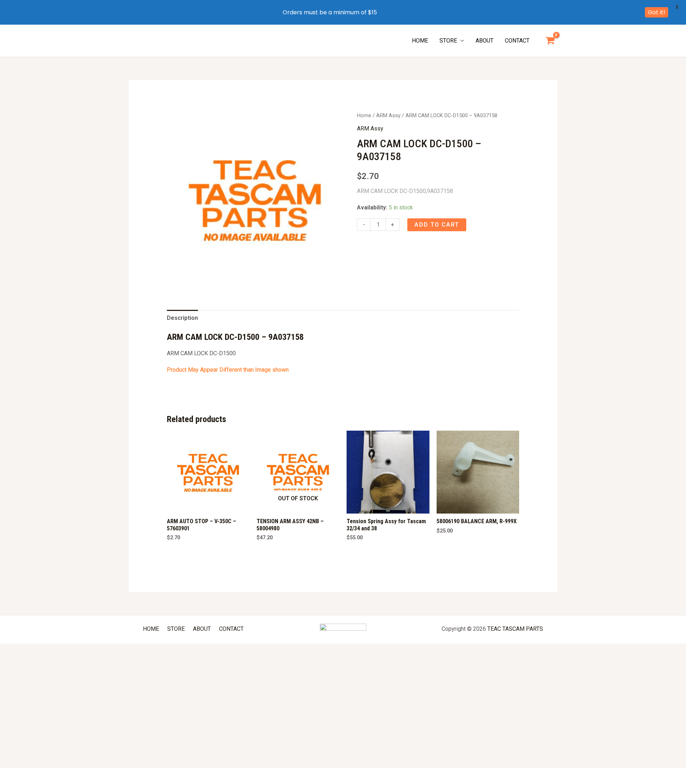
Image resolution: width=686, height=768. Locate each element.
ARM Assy (388, 115)
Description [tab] (182, 317)
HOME (420, 40)
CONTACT (517, 40)
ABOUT (484, 40)
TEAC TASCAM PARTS (515, 628)
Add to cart (436, 224)
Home (364, 115)
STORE (448, 40)
